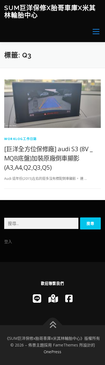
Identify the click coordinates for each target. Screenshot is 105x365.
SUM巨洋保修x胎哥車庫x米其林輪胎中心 (50, 11)
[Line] (37, 298)
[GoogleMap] (53, 298)
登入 (8, 241)
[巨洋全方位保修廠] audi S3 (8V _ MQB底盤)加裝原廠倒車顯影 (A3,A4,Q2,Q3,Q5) (48, 157)
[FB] (69, 298)
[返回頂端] (52, 325)
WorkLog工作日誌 (20, 139)
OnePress (52, 351)
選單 (94, 31)
